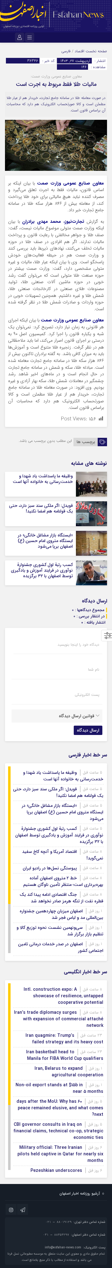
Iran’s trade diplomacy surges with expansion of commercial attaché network (58, 1019)
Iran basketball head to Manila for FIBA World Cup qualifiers (64, 1055)
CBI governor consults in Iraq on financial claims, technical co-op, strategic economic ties (58, 1131)
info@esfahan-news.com (63, 1247)
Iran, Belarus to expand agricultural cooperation (69, 1072)
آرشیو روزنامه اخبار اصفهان (79, 1193)
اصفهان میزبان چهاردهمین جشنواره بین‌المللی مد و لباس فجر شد (61, 914)
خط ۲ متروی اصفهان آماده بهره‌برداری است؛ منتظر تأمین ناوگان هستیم (63, 881)
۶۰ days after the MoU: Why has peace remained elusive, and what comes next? (59, 1108)
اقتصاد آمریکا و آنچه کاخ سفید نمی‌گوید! (62, 855)
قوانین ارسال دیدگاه (76, 716)
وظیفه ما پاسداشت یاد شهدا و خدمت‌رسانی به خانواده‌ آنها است (43, 479)
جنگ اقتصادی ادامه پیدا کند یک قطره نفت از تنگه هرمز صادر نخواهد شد (61, 898)
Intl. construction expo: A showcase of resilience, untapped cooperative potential (63, 996)
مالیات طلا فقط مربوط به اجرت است (56, 84)
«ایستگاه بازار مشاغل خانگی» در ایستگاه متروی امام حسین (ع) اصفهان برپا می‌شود (45, 541)
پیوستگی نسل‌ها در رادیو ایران (50, 868)
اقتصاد (79, 51)
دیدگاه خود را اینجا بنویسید (78, 645)
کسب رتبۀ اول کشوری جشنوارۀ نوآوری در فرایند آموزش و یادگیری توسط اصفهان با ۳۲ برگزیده (42, 570)
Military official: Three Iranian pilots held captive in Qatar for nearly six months (60, 1154)
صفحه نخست (95, 51)
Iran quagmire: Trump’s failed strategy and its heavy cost (64, 1039)
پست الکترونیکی (87, 695)
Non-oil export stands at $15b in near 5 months (59, 1088)
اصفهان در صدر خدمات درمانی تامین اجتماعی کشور (60, 947)
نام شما (93, 669)
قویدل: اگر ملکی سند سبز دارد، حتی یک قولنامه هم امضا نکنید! (41, 508)
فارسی (66, 51)
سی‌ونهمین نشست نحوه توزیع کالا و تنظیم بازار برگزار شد (59, 931)
